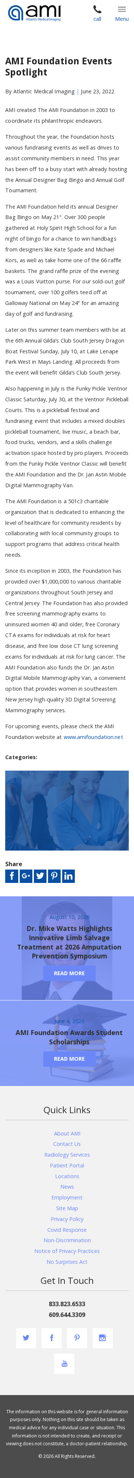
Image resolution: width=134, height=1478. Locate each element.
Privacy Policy (67, 1218)
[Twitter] (26, 1338)
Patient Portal (67, 1165)
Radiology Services (67, 1154)
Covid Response (67, 1229)
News (67, 1186)
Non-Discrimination (67, 1240)
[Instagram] (102, 1338)
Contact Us (67, 1143)
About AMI (67, 1133)
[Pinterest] (77, 1338)
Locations (67, 1176)
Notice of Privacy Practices (67, 1250)
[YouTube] (64, 1364)
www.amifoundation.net (93, 736)
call (97, 18)
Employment (67, 1197)
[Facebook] (52, 1338)
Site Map (67, 1208)
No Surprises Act (67, 1261)
